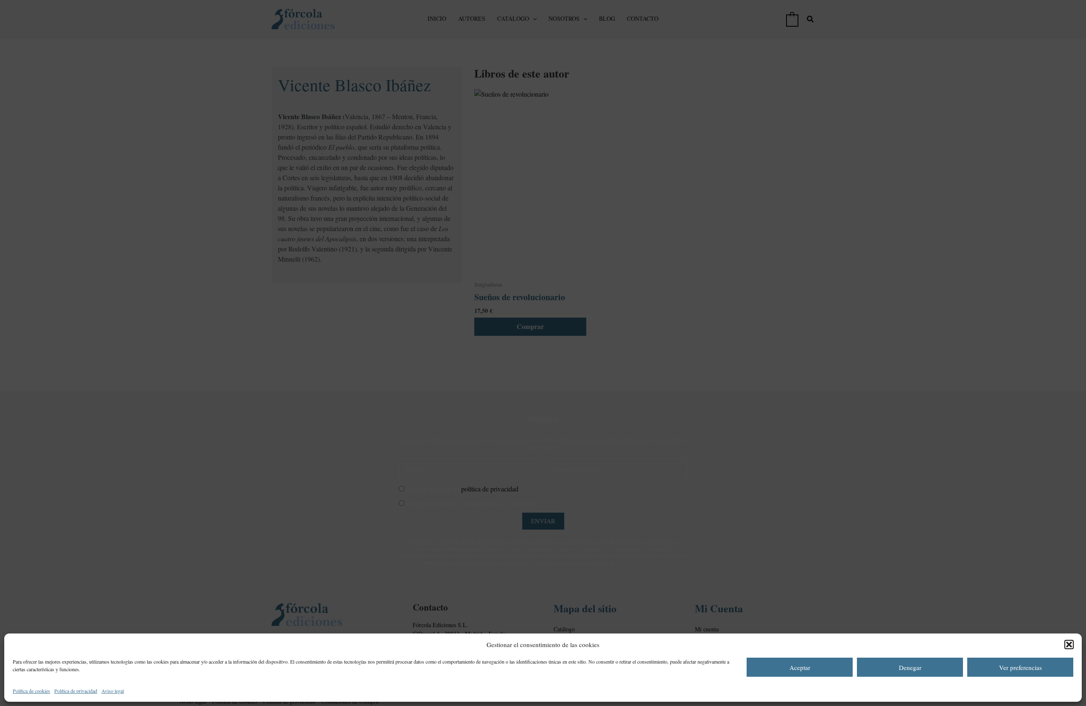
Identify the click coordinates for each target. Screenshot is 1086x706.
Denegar (910, 667)
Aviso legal (112, 690)
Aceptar (799, 667)
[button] (1069, 644)
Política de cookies (31, 690)
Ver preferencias (1020, 667)
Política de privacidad (75, 690)
